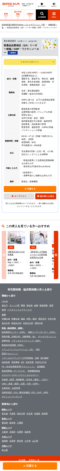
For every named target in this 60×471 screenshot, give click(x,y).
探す (18, 14)
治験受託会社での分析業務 (16, 253)
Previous (4, 255)
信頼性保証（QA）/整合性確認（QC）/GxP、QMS (25, 392)
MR (22, 362)
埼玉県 (30, 413)
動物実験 (44, 305)
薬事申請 (6, 341)
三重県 (20, 423)
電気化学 (42, 319)
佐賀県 (12, 441)
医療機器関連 (34, 371)
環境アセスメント (10, 354)
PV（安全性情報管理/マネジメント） (19, 366)
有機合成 (6, 319)
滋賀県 (27, 432)
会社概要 (21, 460)
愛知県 (5, 423)
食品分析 (6, 323)
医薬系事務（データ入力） (14, 371)
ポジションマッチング (12, 397)
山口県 (35, 441)
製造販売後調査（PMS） (13, 345)
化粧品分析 (28, 323)
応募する (31, 189)
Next (56, 255)
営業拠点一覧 (34, 460)
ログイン (54, 6)
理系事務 (15, 362)
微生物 (30, 305)
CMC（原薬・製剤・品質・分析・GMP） (21, 384)
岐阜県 (12, 423)
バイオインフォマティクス (19, 310)
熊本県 (20, 441)
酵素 (23, 305)
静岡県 (45, 413)
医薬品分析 (16, 323)
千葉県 (12, 413)
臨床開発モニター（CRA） (14, 332)
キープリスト (42, 6)
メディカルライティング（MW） (26, 341)
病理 (4, 310)
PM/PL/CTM (40, 362)
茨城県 (37, 413)
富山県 (5, 450)
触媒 (23, 319)
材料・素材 (32, 319)
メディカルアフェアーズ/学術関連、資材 (20, 358)
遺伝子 (5, 305)
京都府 (12, 432)
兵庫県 (20, 432)
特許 (38, 349)
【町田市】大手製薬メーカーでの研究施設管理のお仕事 (38, 255)
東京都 (5, 413)
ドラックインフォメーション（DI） (18, 349)
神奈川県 (21, 413)
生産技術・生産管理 (11, 388)
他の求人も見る (47, 196)
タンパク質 (14, 305)
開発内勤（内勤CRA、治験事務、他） (19, 336)
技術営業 (30, 362)
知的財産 (6, 362)
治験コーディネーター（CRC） (42, 332)
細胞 (36, 305)
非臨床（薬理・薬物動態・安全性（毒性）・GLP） (25, 379)
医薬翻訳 (41, 366)
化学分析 (52, 319)
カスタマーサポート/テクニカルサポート (20, 375)
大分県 (27, 441)
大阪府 (5, 432)
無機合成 (15, 319)
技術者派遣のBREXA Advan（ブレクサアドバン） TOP (23, 25)
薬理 (51, 305)
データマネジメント (47, 336)
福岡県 (5, 441)
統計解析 (44, 358)
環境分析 (39, 323)
